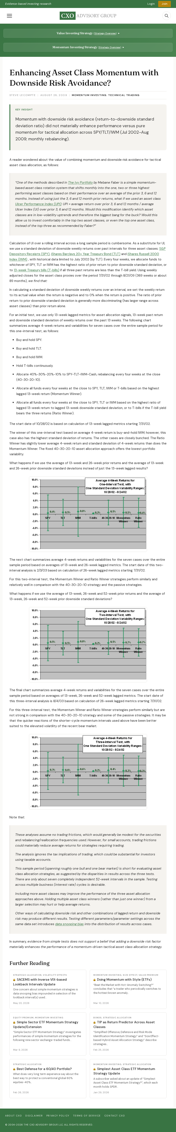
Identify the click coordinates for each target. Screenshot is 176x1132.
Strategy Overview (105, 33)
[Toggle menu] (9, 15)
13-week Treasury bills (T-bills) (36, 270)
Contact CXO (114, 1115)
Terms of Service (87, 1115)
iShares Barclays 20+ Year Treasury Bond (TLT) (85, 254)
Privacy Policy (58, 1115)
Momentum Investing (89, 95)
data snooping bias (69, 924)
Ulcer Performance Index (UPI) (38, 204)
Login (151, 4)
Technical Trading (124, 95)
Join (164, 4)
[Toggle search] (166, 15)
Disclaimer (34, 1115)
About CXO (13, 1115)
